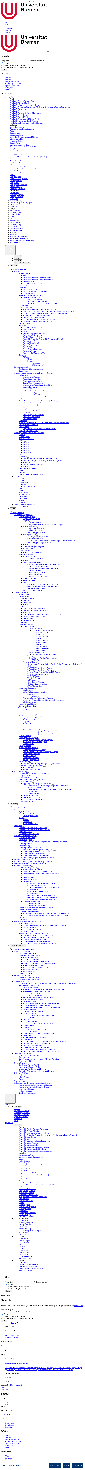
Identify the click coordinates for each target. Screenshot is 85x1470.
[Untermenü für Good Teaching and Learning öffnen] (36, 714)
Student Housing (15, 223)
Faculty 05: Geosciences (18, 109)
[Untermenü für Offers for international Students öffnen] (46, 692)
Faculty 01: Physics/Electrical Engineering (24, 101)
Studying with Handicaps (18, 185)
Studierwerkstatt (15, 151)
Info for (8, 78)
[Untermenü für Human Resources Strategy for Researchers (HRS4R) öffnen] (57, 401)
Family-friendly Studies (18, 163)
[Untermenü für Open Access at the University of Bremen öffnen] (48, 814)
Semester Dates (15, 171)
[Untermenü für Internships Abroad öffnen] (37, 662)
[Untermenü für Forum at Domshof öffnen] (28, 367)
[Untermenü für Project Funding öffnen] (31, 762)
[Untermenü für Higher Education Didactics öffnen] (39, 748)
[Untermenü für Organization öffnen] (24, 407)
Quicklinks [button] (9, 1123)
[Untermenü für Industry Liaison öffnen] (26, 1063)
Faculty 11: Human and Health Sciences (24, 121)
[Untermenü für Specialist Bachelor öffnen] (37, 527)
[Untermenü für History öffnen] (25, 355)
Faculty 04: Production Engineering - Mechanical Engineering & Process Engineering (40, 107)
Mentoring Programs (17, 195)
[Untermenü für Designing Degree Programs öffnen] (39, 738)
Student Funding (15, 133)
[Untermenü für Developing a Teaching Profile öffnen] (41, 716)
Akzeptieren (77, 1465)
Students (8, 80)
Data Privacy (9, 1425)
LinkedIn (8, 1460)
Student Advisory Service (19, 179)
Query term (5, 61)
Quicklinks (9, 97)
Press (7, 90)
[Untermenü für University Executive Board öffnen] (39, 409)
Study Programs (15, 177)
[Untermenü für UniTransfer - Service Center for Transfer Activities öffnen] (51, 1083)
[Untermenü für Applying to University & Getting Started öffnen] (53, 784)
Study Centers (15, 149)
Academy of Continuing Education (22, 129)
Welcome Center (15, 153)
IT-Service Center (16, 141)
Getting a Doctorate (16, 197)
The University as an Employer (21, 203)
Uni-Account (14, 226)
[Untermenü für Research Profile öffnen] (26, 810)
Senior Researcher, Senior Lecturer (22, 240)
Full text (6, 63)
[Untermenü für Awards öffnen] (25, 325)
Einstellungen (55, 1465)
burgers (13, 1323)
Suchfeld (4, 1310)
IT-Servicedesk (15, 215)
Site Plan (13, 219)
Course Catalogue (16, 187)
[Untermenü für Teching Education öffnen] (37, 535)
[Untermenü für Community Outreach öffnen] (30, 1053)
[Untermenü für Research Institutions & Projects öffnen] (37, 836)
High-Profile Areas (16, 242)
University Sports (16, 213)
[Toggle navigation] (48, 51)
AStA (12, 131)
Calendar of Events (16, 228)
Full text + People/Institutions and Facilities (18, 67)
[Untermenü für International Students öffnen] (35, 688)
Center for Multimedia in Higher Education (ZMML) (28, 157)
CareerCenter (14, 193)
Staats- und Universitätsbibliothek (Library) (25, 147)
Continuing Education (13, 84)
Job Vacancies (15, 205)
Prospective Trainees (21, 1115)
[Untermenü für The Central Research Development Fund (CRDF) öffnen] (55, 850)
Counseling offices (16, 135)
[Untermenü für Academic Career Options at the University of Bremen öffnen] (53, 373)
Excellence (13, 234)
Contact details (6, 1414)
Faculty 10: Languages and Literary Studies (25, 119)
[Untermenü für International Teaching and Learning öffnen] (45, 766)
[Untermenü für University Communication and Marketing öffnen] (44, 433)
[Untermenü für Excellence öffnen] (23, 826)
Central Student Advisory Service (21, 155)
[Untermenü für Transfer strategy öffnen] (31, 307)
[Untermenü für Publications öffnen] (28, 457)
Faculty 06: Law (15, 111)
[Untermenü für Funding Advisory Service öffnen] (38, 868)
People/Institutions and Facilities (14, 65)
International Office (16, 139)
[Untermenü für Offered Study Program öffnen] (36, 517)
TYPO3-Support (16, 1385)
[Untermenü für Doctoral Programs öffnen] (33, 840)
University (9, 1359)
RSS (2, 1387)
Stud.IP (12, 175)
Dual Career (14, 199)
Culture (12, 217)
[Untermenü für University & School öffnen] (29, 1073)
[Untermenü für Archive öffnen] (25, 441)
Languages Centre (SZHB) (19, 145)
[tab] (44, 1327)
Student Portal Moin (17, 173)
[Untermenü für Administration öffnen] (30, 427)
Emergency (9, 1427)
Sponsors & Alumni (12, 86)
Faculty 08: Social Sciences (19, 115)
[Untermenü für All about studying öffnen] (28, 772)
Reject (66, 1465)
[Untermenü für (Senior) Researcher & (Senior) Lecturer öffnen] (47, 391)
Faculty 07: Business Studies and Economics (25, 113)
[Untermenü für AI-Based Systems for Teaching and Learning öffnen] (56, 730)
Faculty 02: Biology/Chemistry (20, 103)
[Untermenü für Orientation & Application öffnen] (33, 515)
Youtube (8, 1456)
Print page (4, 1389)
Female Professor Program (19, 238)
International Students (17, 165)
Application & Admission (19, 161)
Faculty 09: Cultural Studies (19, 117)
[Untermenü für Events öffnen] (33, 361)
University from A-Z (17, 127)
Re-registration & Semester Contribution (24, 169)
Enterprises (9, 88)
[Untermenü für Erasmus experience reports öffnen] (52, 630)
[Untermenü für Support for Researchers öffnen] (32, 866)
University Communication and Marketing (24, 137)
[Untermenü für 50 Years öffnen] (30, 357)
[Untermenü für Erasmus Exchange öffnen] (42, 628)
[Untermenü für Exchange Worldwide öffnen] (43, 652)
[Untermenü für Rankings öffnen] (26, 818)
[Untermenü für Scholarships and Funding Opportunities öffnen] (56, 658)
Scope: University (11, 1335)
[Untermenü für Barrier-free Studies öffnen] (33, 782)
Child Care (13, 207)
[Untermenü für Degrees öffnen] (30, 521)
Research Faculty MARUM (19, 236)
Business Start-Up (16, 201)
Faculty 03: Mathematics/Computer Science (25, 105)
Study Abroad (14, 183)
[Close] (11, 511)
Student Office (15, 143)
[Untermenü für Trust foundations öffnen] (32, 1039)
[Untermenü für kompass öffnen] (34, 694)
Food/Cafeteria (15, 211)
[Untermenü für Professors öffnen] (27, 375)
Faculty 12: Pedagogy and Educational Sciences (26, 123)
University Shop (15, 225)
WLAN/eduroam (16, 230)
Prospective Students (12, 82)
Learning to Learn (16, 181)
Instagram (8, 1458)
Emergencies (14, 221)
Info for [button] (8, 1104)
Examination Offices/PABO (19, 167)
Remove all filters (11, 1337)
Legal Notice (9, 1423)
